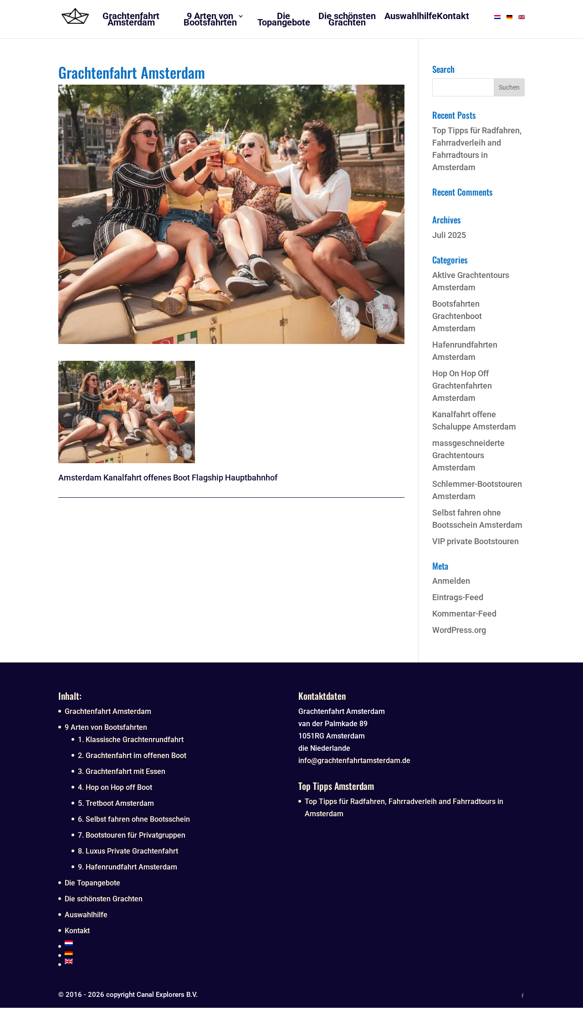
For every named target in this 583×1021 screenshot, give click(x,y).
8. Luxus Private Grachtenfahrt (128, 851)
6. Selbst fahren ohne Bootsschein (134, 819)
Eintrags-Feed (457, 597)
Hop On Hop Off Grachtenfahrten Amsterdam (462, 386)
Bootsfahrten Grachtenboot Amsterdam (457, 316)
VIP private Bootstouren (475, 541)
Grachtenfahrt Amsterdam (108, 711)
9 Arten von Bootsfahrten (106, 727)
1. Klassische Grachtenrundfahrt (131, 739)
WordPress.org (459, 630)
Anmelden (451, 581)
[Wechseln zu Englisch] (175, 961)
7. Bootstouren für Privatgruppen (131, 835)
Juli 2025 (449, 235)
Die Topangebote (92, 883)
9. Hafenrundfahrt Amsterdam (127, 867)
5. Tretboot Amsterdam (116, 803)
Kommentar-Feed (464, 613)
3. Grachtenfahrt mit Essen (121, 771)
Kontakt (77, 930)
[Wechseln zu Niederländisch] (175, 943)
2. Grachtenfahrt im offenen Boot (132, 755)
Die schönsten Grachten (104, 899)
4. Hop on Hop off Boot (115, 787)
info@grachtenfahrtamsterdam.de (354, 760)
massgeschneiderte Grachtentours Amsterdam (468, 455)
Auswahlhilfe (86, 914)
